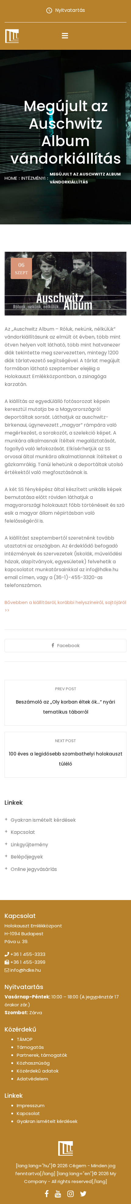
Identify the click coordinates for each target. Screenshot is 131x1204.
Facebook (68, 645)
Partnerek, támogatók (42, 1055)
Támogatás (30, 1047)
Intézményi (33, 178)
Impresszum (30, 1105)
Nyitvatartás (70, 10)
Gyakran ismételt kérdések (43, 820)
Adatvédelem (32, 1079)
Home (11, 178)
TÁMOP (25, 1039)
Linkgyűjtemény (29, 844)
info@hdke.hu (25, 970)
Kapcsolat (23, 832)
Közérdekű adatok (37, 1071)
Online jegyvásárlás (34, 869)
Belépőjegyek (27, 857)
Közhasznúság (33, 1063)
